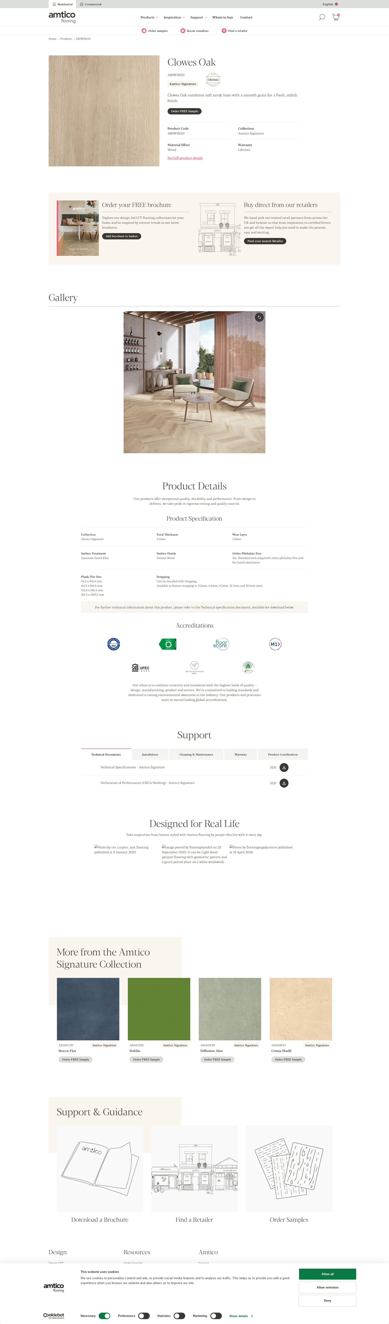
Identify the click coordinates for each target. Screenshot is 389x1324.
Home (53, 39)
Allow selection (328, 1287)
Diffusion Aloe (211, 1050)
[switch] (144, 1316)
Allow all (328, 1274)
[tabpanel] (194, 775)
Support (196, 17)
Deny (327, 1300)
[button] (127, 877)
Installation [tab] (150, 754)
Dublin (134, 1050)
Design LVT (56, 1263)
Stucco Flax (67, 1050)
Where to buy (222, 17)
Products (147, 17)
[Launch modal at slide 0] (259, 317)
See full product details (185, 157)
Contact (246, 17)
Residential (65, 4)
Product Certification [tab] (283, 754)
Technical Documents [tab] (106, 754)
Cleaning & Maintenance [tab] (196, 754)
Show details (238, 1316)
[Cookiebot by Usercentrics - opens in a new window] (54, 1316)
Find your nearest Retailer (265, 241)
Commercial (93, 4)
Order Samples (133, 1263)
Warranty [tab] (241, 754)
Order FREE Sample (184, 111)
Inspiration (172, 17)
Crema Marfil (281, 1050)
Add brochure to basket (122, 236)
